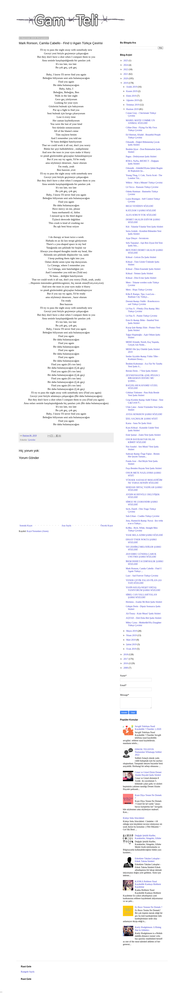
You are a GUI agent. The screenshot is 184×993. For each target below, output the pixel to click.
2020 (126, 78)
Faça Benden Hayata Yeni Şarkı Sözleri (144, 468)
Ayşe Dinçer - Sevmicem (137, 238)
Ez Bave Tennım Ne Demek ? (148, 907)
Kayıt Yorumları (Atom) (37, 531)
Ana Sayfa (66, 525)
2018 (126, 654)
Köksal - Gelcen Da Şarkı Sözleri (141, 257)
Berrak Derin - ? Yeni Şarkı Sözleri (141, 371)
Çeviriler (31, 440)
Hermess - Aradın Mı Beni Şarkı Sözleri (144, 602)
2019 (126, 83)
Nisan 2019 (131, 635)
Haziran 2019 (132, 109)
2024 (126, 65)
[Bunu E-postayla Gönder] (48, 435)
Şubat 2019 (131, 644)
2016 (126, 663)
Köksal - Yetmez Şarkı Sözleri (139, 273)
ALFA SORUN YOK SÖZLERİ (141, 215)
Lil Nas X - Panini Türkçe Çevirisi (141, 316)
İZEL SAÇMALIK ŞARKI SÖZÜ (142, 418)
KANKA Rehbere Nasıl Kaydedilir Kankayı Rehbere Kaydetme (148, 884)
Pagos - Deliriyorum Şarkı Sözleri (141, 156)
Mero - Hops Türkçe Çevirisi (139, 289)
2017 (126, 659)
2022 (126, 69)
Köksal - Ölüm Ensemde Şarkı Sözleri (143, 269)
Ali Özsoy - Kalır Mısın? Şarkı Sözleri (143, 613)
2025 (126, 60)
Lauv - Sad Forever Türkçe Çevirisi (142, 575)
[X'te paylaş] (54, 435)
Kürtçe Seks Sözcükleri (133, 818)
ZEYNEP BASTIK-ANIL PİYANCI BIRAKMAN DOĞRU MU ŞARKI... (143, 378)
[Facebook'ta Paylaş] (57, 435)
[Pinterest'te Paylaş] (59, 435)
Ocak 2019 (131, 649)
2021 (126, 74)
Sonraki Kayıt (26, 525)
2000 (126, 668)
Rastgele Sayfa (27, 971)
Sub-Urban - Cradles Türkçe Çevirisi (142, 516)
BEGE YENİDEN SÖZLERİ (139, 206)
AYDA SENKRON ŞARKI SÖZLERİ (144, 414)
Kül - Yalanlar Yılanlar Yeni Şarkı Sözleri (144, 226)
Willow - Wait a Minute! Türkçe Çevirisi (144, 182)
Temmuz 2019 (133, 104)
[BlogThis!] (51, 435)
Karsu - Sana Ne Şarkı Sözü (138, 423)
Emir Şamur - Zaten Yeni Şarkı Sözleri (143, 435)
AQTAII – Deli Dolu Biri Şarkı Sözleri (143, 618)
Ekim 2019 (131, 96)
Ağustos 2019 (132, 100)
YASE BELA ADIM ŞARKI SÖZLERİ (144, 535)
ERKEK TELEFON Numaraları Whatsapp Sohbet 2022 (148, 752)
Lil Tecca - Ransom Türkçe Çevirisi (142, 187)
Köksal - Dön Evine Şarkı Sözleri (141, 278)
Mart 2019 (131, 640)
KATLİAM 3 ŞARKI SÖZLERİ (141, 210)
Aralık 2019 (132, 87)
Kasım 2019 (132, 91)
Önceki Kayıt (106, 525)
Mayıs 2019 (132, 631)
